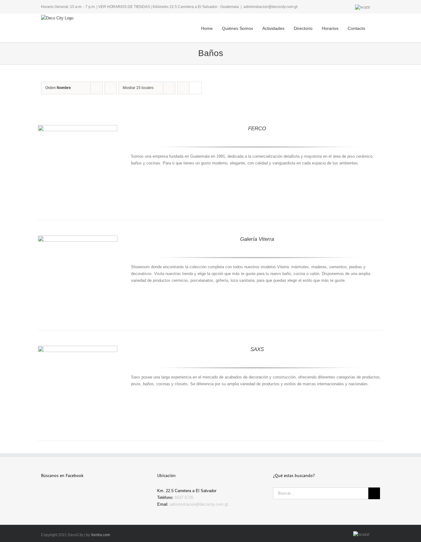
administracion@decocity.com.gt (270, 7)
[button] (371, 23)
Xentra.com (100, 535)
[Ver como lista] (196, 88)
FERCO (257, 128)
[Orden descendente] (110, 88)
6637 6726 (184, 497)
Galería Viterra (257, 239)
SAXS (257, 349)
